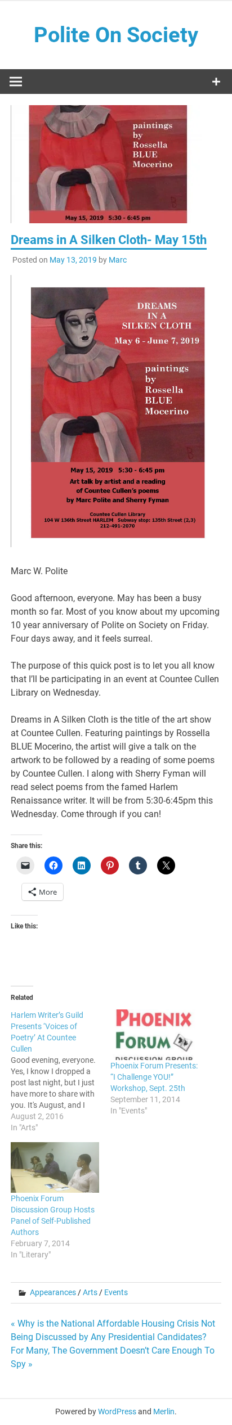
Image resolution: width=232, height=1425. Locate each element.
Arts (90, 1292)
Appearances (53, 1292)
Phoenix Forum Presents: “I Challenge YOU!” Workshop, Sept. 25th (154, 1077)
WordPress (117, 1411)
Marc (118, 259)
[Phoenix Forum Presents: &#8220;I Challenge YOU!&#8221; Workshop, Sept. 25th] (154, 1034)
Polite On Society (116, 34)
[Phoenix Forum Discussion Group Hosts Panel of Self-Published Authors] (55, 1167)
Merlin (164, 1411)
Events (116, 1292)
